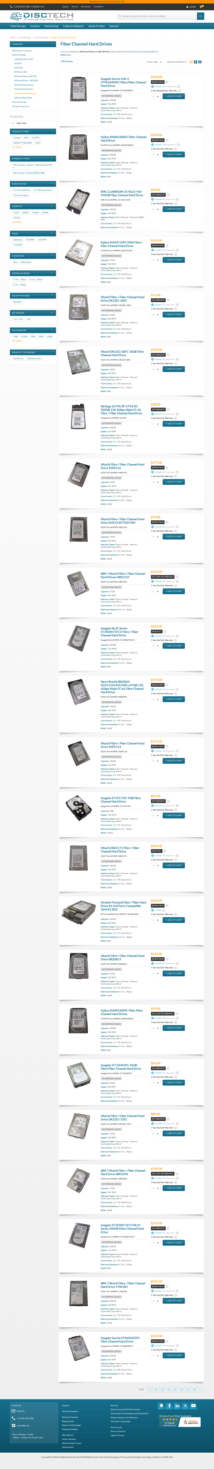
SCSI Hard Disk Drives (23, 89)
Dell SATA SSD (118, 1)
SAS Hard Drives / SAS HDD (26, 80)
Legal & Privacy (117, 1435)
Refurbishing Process (71, 1443)
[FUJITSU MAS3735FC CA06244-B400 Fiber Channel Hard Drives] (78, 252)
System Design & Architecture (124, 1417)
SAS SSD (18, 63)
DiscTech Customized (120, 1421)
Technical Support (70, 1411)
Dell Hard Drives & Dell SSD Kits (143, 51)
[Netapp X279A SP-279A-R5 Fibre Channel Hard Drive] (78, 416)
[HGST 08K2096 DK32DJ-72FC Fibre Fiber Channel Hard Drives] (78, 1180)
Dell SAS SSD (103, 1)
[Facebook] (169, 1405)
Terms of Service (118, 1431)
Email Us (21, 1411)
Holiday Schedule (70, 1429)
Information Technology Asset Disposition (130, 1413)
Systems (35, 26)
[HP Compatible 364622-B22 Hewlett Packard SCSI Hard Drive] (78, 912)
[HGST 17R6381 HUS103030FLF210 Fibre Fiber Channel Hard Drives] (78, 1293)
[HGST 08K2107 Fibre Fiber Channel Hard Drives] (78, 583)
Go (200, 16)
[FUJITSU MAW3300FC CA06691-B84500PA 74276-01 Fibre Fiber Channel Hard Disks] (78, 147)
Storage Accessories (20, 106)
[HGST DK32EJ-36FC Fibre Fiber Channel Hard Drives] (78, 307)
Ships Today (21, 123)
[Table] (195, 62)
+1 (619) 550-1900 (21, 6)
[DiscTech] (42, 16)
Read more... (66, 55)
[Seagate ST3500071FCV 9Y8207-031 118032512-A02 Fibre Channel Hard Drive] (78, 1235)
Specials (114, 26)
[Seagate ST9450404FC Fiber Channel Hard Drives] (78, 89)
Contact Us (16, 1405)
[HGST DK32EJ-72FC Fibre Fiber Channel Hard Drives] (78, 1126)
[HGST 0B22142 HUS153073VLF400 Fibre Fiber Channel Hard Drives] (78, 529)
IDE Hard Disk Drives (23, 98)
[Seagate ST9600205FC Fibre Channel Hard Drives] (78, 1348)
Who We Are (86, 7)
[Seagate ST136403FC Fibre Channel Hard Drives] (78, 1075)
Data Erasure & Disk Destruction (125, 1409)
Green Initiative (69, 1439)
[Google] (161, 1405)
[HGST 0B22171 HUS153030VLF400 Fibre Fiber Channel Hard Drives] (78, 858)
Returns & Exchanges (71, 1425)
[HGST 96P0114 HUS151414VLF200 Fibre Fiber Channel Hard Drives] (78, 753)
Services (75, 7)
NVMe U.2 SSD (20, 72)
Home (13, 37)
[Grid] (200, 62)
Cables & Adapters (73, 26)
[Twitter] (185, 1405)
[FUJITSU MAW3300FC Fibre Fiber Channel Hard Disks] (78, 1020)
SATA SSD (18, 68)
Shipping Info (68, 1421)
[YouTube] (193, 1405)
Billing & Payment (70, 1417)
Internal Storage (41, 37)
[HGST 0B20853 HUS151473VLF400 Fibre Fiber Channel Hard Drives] (78, 966)
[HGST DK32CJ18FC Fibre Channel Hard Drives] (78, 361)
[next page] (201, 1389)
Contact (37, 6)
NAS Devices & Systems (22, 50)
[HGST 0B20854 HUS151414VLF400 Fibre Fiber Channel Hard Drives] (78, 691)
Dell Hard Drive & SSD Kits (25, 76)
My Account (116, 1427)
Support (65, 7)
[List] (191, 62)
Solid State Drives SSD (23, 59)
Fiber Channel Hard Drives (25, 93)
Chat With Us (98, 7)
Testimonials (67, 1447)
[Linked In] (177, 1405)
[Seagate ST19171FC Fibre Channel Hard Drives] (78, 808)
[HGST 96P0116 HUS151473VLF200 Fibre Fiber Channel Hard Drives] (78, 474)
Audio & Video (97, 26)
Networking (51, 26)
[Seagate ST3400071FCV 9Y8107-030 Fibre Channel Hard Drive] (78, 638)
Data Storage (18, 26)
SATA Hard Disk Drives (24, 85)
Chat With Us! (23, 1425)
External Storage (19, 102)
